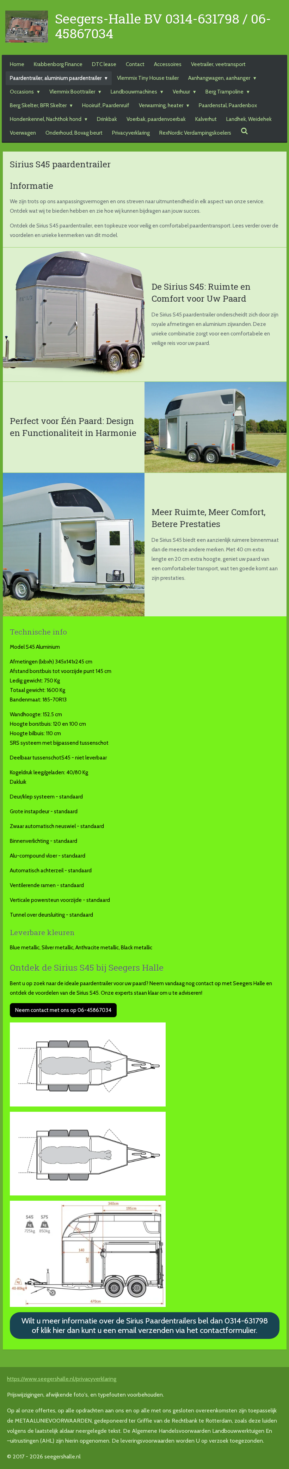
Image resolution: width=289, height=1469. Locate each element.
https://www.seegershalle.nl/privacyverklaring (61, 1378)
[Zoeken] (244, 131)
